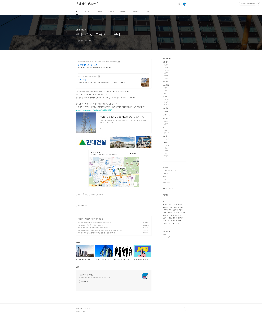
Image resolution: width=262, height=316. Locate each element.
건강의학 (166, 124)
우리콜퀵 (166, 156)
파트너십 (165, 142)
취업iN (165, 88)
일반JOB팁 (166, 85)
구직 (172, 223)
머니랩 (165, 96)
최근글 (165, 188)
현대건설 (176, 212)
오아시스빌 (82, 79)
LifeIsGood (166, 115)
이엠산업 (166, 151)
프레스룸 (166, 78)
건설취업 (175, 210)
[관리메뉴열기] (258, 3)
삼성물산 (165, 215)
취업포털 (178, 220)
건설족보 (99, 11)
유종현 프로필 (167, 182)
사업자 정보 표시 (82, 206)
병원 (170, 218)
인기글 (171, 188)
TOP (184, 309)
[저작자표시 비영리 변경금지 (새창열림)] (100, 194)
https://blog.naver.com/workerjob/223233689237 (94, 110)
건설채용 (182, 212)
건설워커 (81, 219)
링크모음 (165, 81)
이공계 (164, 223)
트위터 (164, 212)
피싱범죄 (165, 111)
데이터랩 (123, 11)
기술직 (181, 210)
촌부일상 (166, 133)
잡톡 (165, 93)
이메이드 (166, 153)
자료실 (165, 136)
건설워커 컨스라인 (87, 4)
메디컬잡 (165, 118)
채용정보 (86, 11)
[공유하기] (83, 194)
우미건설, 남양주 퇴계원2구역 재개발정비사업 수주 (93, 222)
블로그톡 (166, 99)
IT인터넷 (165, 108)
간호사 (171, 207)
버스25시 (166, 145)
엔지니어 (171, 215)
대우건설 (176, 207)
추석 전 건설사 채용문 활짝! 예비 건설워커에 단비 (93, 228)
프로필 (165, 130)
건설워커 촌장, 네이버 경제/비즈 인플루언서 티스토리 (95, 277)
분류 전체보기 (167, 58)
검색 (179, 4)
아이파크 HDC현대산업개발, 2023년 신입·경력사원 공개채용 (96, 233)
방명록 (147, 11)
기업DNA (166, 70)
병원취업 (170, 212)
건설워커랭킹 (180, 218)
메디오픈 (166, 121)
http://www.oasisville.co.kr (87, 76)
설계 (174, 218)
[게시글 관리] (86, 194)
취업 (181, 207)
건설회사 (165, 218)
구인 (170, 204)
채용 (170, 210)
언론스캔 (166, 139)
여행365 (166, 148)
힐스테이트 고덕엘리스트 (88, 64)
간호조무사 (166, 220)
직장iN (165, 90)
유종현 (180, 204)
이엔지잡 (165, 179)
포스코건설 (178, 215)
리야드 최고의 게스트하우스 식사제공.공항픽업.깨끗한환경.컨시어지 (101, 82)
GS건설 (175, 204)
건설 (169, 223)
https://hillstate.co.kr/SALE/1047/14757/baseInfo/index (97, 62)
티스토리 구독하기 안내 (169, 170)
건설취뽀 (111, 11)
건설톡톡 (166, 73)
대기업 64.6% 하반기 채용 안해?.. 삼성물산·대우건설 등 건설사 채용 (99, 230)
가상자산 (166, 105)
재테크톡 (166, 102)
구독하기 (136, 11)
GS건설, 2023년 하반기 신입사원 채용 (89, 225)
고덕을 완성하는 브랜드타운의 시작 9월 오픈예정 (95, 67)
